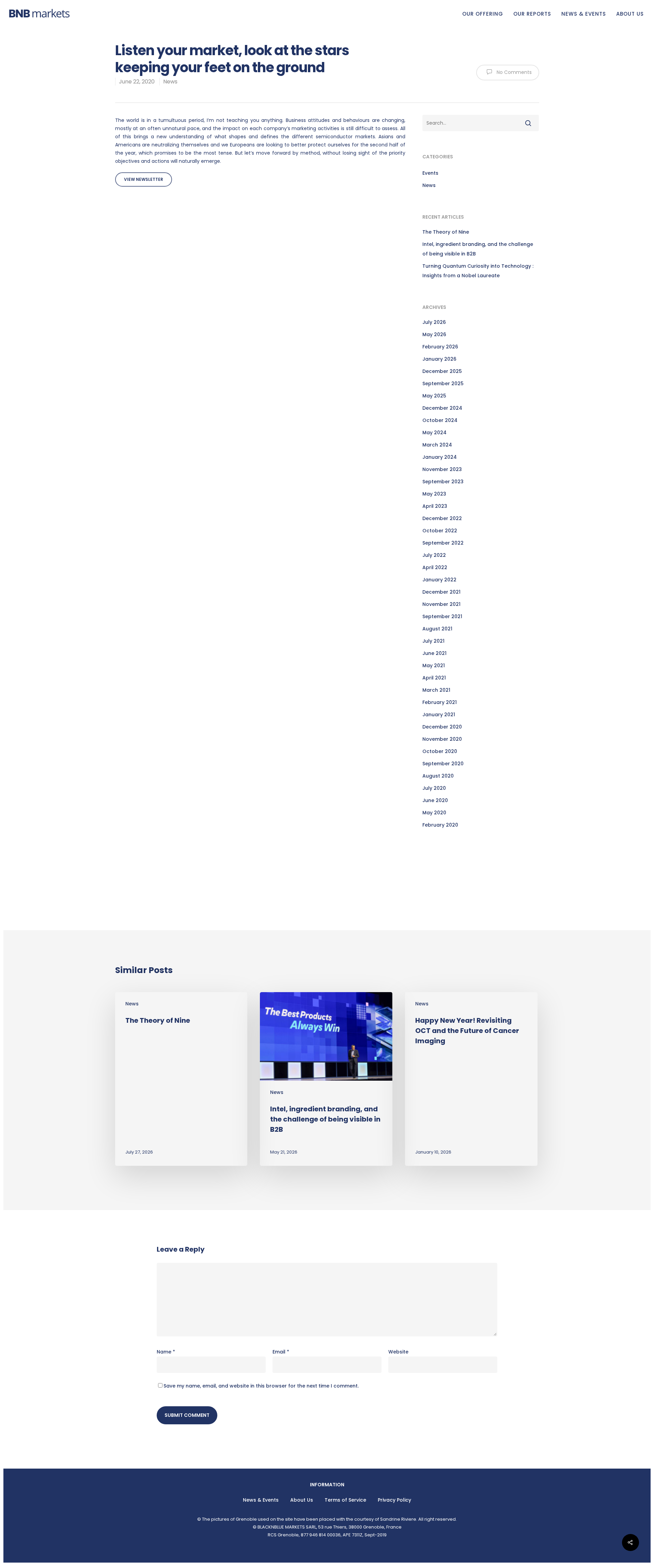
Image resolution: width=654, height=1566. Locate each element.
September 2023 (443, 481)
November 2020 (442, 739)
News (170, 81)
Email (280, 1351)
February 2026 (440, 346)
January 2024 (439, 457)
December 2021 (441, 592)
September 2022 (443, 542)
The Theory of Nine (445, 232)
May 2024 (434, 432)
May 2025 (434, 395)
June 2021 (434, 653)
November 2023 (442, 469)
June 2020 (435, 800)
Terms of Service (345, 1500)
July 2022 (434, 555)
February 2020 (440, 824)
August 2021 (437, 628)
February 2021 (439, 702)
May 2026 (434, 334)
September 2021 (442, 616)
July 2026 (434, 322)
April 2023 (434, 506)
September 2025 (443, 383)
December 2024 (442, 408)
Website (398, 1351)
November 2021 (441, 604)
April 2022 (434, 567)
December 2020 (442, 726)
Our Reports (532, 13)
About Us (630, 13)
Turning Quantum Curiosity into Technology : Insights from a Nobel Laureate (477, 271)
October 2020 (439, 751)
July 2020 (434, 788)
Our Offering (482, 13)
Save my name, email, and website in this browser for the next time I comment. (261, 1385)
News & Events (583, 13)
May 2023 (434, 493)
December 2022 (442, 518)
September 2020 (443, 763)
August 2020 (438, 775)
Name (166, 1351)
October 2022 (439, 530)
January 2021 (438, 714)
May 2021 (433, 665)
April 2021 (434, 677)
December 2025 (442, 371)
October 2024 (439, 420)
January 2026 (439, 359)
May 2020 (434, 812)
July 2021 (433, 641)
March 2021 (436, 690)
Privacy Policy (394, 1500)
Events (430, 173)
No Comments (513, 72)
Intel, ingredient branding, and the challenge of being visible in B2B (477, 249)
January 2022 (439, 579)
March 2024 (437, 444)
